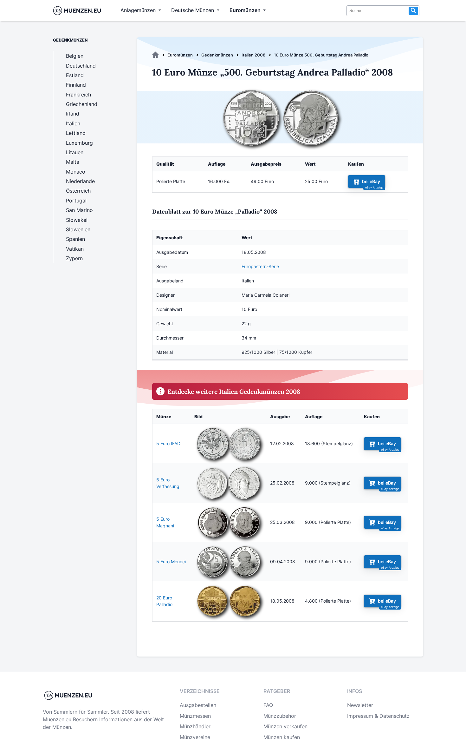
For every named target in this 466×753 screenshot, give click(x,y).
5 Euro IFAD (168, 443)
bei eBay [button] (371, 181)
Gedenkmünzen (217, 54)
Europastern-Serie (260, 266)
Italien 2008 (253, 54)
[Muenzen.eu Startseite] (78, 11)
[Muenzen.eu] (155, 54)
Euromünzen (180, 54)
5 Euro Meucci (171, 561)
